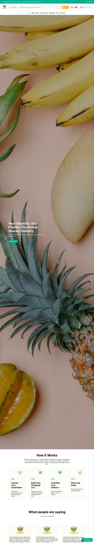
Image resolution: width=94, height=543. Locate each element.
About (37, 13)
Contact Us (62, 13)
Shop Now (13, 241)
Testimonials (52, 13)
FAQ (57, 13)
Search (66, 7)
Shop (33, 13)
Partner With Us (44, 13)
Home (29, 13)
